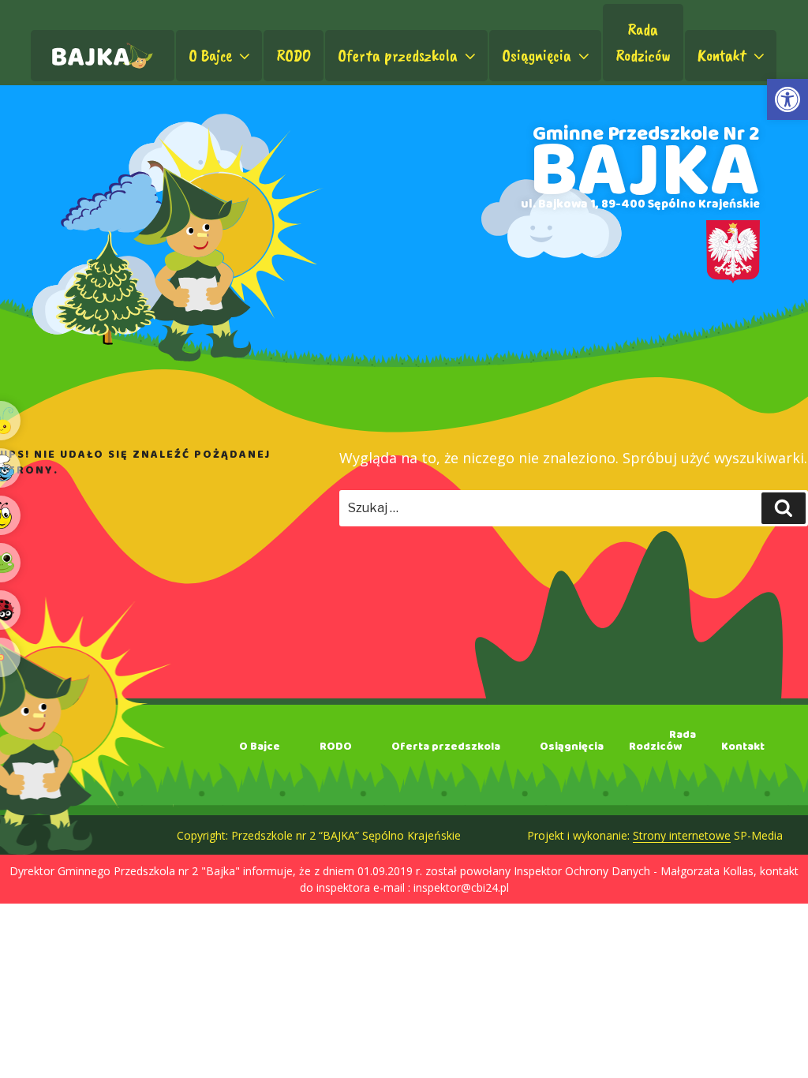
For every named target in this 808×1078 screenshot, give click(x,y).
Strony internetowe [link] (682, 835)
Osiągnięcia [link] (536, 55)
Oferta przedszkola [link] (398, 55)
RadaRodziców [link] (643, 42)
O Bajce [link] (210, 55)
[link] (787, 99)
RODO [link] (293, 55)
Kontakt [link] (722, 55)
